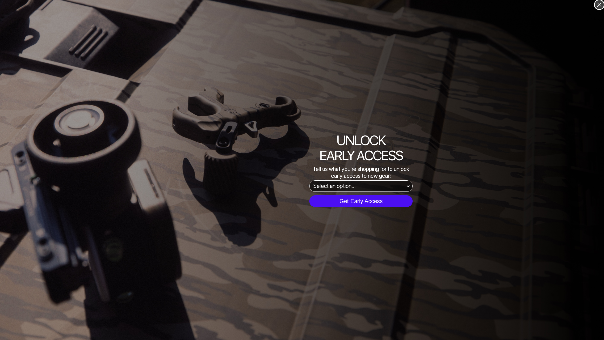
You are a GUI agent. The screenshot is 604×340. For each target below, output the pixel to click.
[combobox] (359, 186)
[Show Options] (408, 186)
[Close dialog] (599, 4)
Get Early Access (361, 201)
